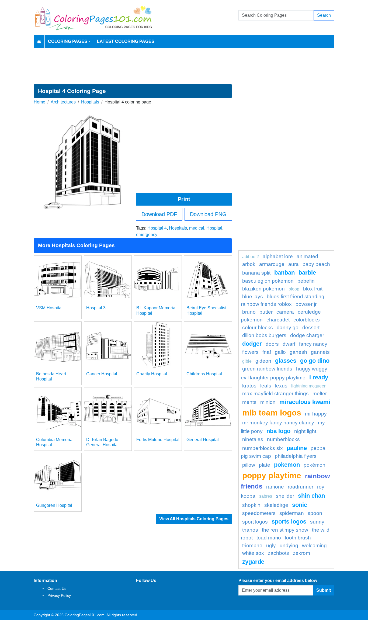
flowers (250, 352)
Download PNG (208, 214)
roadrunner (300, 487)
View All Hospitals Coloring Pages (193, 519)
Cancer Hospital (101, 374)
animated (307, 256)
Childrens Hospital (204, 374)
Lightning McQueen (309, 386)
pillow (248, 465)
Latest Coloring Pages (125, 41)
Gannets (320, 352)
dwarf (289, 344)
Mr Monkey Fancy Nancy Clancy (278, 422)
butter (266, 312)
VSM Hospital (49, 308)
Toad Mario (268, 538)
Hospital (214, 228)
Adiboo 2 (250, 256)
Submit (323, 590)
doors (272, 344)
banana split (256, 273)
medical (196, 228)
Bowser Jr (306, 304)
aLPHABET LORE (278, 256)
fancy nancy (313, 344)
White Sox (253, 553)
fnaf (266, 352)
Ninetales (252, 439)
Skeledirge (276, 505)
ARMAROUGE (271, 264)
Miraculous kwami (304, 402)
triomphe (252, 545)
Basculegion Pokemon (268, 281)
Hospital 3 (96, 308)
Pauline (297, 448)
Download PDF (159, 214)
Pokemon (287, 464)
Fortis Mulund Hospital (157, 439)
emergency (146, 234)
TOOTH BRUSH (298, 538)
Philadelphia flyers (296, 456)
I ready (318, 377)
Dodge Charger (307, 335)
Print (184, 199)
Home (39, 102)
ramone (275, 487)
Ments (249, 402)
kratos (249, 386)
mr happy (316, 414)
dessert (311, 327)
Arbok (248, 264)
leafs (265, 386)
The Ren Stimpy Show (285, 530)
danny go (287, 327)
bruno (249, 312)
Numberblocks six (262, 448)
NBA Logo (278, 431)
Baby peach (316, 264)
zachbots (278, 553)
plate (264, 465)
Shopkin (251, 505)
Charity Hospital (151, 374)
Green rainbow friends (267, 369)
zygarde (253, 561)
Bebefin (306, 281)
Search (324, 15)
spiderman (291, 513)
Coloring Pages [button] (67, 41)
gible (247, 361)
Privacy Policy (59, 595)
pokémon (314, 465)
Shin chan (311, 495)
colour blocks (257, 327)
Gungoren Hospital (54, 505)
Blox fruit (312, 289)
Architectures (63, 102)
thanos (250, 530)
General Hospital (202, 439)
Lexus (281, 386)
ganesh (298, 352)
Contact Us (56, 588)
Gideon (263, 361)
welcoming (314, 545)
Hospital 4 (157, 228)
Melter (320, 393)
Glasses (285, 360)
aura (293, 264)
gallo (280, 352)
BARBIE (307, 272)
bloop (294, 289)
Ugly (271, 545)
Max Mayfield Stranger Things (275, 393)
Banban (284, 272)
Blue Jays (252, 296)
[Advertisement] (184, 66)
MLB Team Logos (271, 412)
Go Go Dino (314, 360)
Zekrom (301, 553)
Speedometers (259, 513)
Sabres (265, 496)
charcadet (278, 320)
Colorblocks (306, 320)
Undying (289, 545)
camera (285, 312)
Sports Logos (289, 521)
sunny (317, 522)
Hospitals (90, 102)
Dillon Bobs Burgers (264, 335)
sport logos (255, 522)
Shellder (285, 496)
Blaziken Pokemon (263, 289)
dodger (252, 343)
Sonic (299, 504)
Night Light (305, 431)
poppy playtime (271, 475)
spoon (315, 513)
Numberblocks (283, 439)
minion (268, 402)
